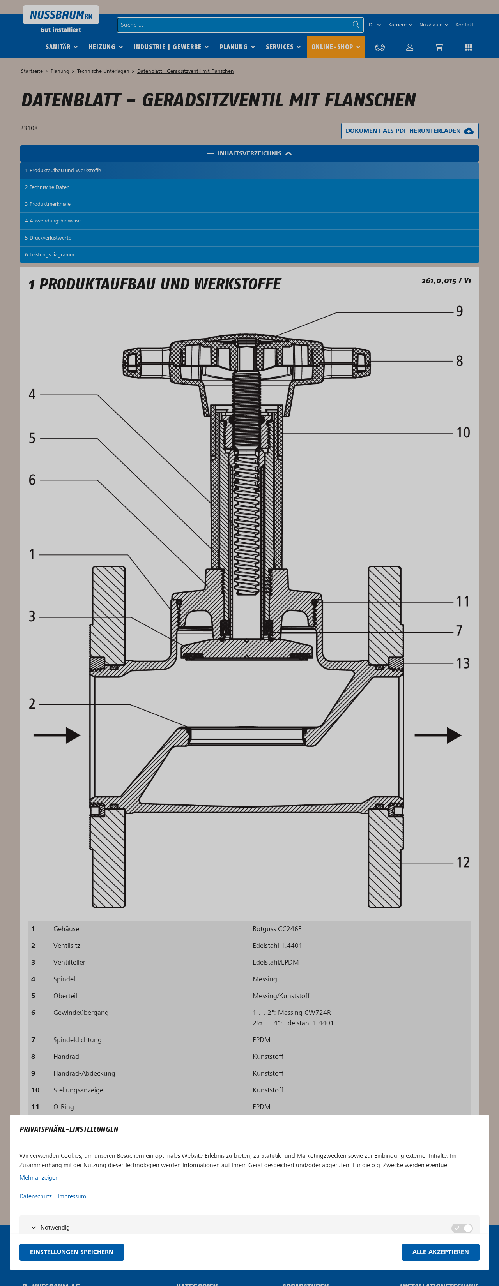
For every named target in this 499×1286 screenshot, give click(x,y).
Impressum (72, 1196)
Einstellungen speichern (71, 1252)
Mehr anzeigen (39, 1178)
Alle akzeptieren (440, 1252)
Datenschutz (35, 1196)
